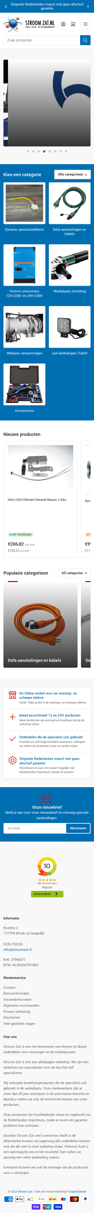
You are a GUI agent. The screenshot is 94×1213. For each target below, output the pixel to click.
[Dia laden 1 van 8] (28, 151)
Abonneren (78, 828)
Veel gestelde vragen (19, 1024)
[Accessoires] (24, 384)
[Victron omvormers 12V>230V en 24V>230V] (24, 265)
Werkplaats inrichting (70, 291)
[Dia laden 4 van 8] (44, 151)
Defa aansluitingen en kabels (69, 231)
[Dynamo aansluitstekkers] (24, 203)
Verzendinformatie (17, 1000)
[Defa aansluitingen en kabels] (70, 203)
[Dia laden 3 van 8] (39, 151)
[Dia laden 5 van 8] (49, 151)
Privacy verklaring (16, 1012)
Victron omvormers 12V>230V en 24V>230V (24, 293)
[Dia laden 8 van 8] (66, 151)
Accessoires (24, 411)
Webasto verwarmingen (24, 353)
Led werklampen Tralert (69, 353)
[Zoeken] (85, 40)
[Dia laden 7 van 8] (60, 151)
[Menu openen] (86, 24)
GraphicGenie (77, 1191)
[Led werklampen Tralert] (70, 327)
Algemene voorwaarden (21, 1005)
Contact (9, 988)
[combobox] (47, 40)
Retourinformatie (16, 993)
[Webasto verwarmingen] (24, 327)
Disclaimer (11, 1017)
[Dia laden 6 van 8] (55, 151)
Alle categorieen (70, 174)
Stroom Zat (25, 1191)
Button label (22, 137)
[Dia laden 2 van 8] (33, 151)
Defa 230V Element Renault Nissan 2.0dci (37, 500)
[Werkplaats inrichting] (70, 265)
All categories (72, 573)
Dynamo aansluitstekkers (24, 229)
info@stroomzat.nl (17, 950)
